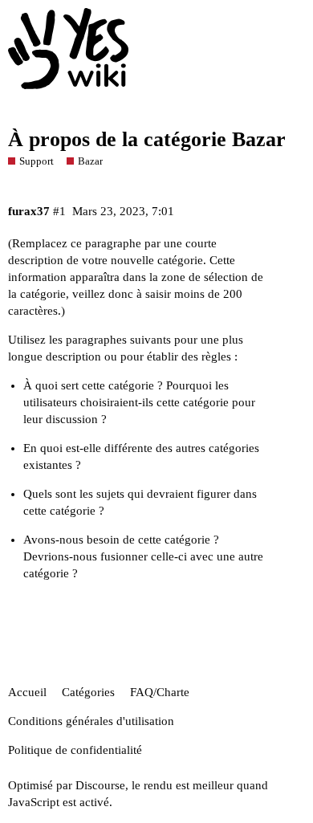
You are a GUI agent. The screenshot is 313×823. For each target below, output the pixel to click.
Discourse (100, 785)
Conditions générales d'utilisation (91, 721)
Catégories (88, 692)
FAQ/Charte (159, 692)
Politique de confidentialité (75, 750)
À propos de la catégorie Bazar (147, 139)
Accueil (27, 692)
